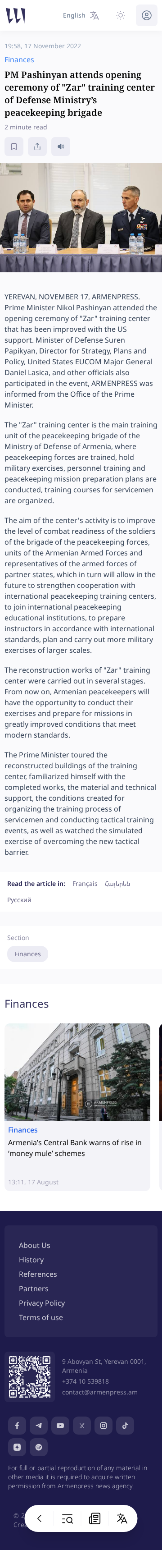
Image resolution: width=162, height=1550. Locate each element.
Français (85, 883)
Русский (19, 899)
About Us (34, 1245)
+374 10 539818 (85, 1381)
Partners (34, 1288)
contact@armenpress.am (100, 1392)
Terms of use (41, 1317)
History (31, 1260)
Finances (27, 953)
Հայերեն (117, 883)
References (38, 1274)
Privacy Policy (42, 1303)
